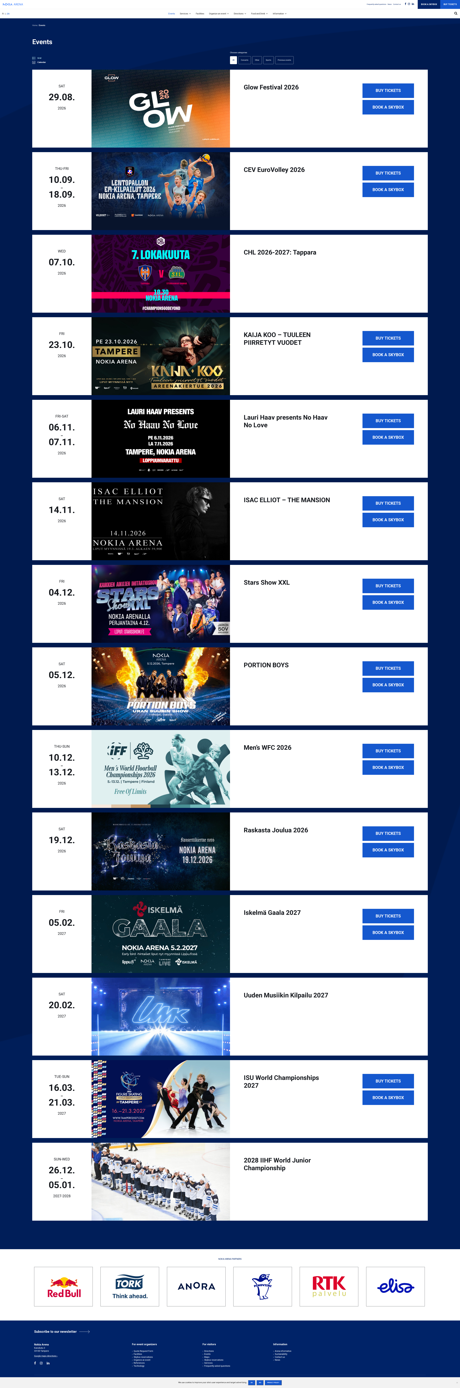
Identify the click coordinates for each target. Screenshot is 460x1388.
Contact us (397, 4)
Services (184, 13)
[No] (457, 1382)
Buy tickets (450, 4)
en (8, 14)
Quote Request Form (143, 1351)
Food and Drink (258, 13)
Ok (252, 1382)
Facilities (200, 13)
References (139, 1363)
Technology (139, 1366)
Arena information (283, 1351)
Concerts (244, 60)
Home (34, 25)
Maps (207, 1357)
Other (257, 60)
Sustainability (281, 1354)
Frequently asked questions (376, 4)
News (390, 4)
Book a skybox (429, 4)
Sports (268, 60)
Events (171, 13)
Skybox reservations (143, 1357)
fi (3, 14)
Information (278, 13)
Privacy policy (273, 1382)
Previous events (284, 60)
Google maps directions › (46, 1356)
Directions (239, 13)
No (260, 1382)
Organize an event (217, 13)
